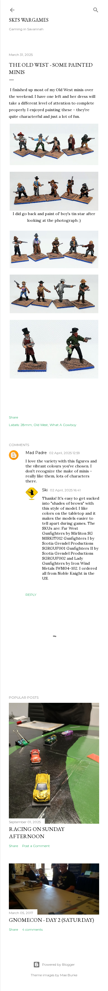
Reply (30, 594)
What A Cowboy (63, 425)
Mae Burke (68, 975)
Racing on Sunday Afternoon (36, 832)
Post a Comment (36, 846)
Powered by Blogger (58, 964)
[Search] (95, 8)
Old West (41, 425)
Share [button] (13, 417)
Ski (45, 489)
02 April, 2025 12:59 (64, 453)
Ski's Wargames (28, 20)
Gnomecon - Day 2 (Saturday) (51, 919)
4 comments (32, 929)
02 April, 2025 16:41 (65, 490)
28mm (26, 425)
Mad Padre (36, 452)
